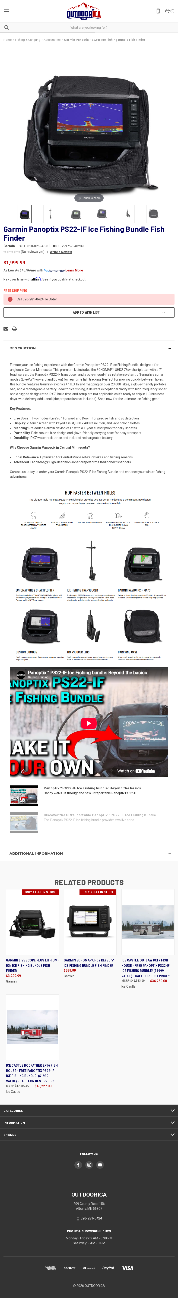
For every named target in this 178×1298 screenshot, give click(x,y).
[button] (59, 252)
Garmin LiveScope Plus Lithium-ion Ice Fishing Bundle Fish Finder (32, 965)
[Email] (5, 328)
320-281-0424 (91, 1218)
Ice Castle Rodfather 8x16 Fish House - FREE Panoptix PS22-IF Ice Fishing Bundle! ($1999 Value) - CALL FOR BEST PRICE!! (32, 1073)
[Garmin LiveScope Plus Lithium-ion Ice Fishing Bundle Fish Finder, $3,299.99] (32, 922)
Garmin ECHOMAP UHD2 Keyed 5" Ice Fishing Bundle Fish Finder (89, 963)
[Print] (14, 328)
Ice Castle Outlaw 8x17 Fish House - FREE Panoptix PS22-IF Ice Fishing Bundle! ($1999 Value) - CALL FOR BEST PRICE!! (145, 968)
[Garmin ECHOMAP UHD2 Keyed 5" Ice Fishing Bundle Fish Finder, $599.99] (90, 922)
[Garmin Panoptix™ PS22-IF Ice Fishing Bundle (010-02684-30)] (25, 214)
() (172, 11)
